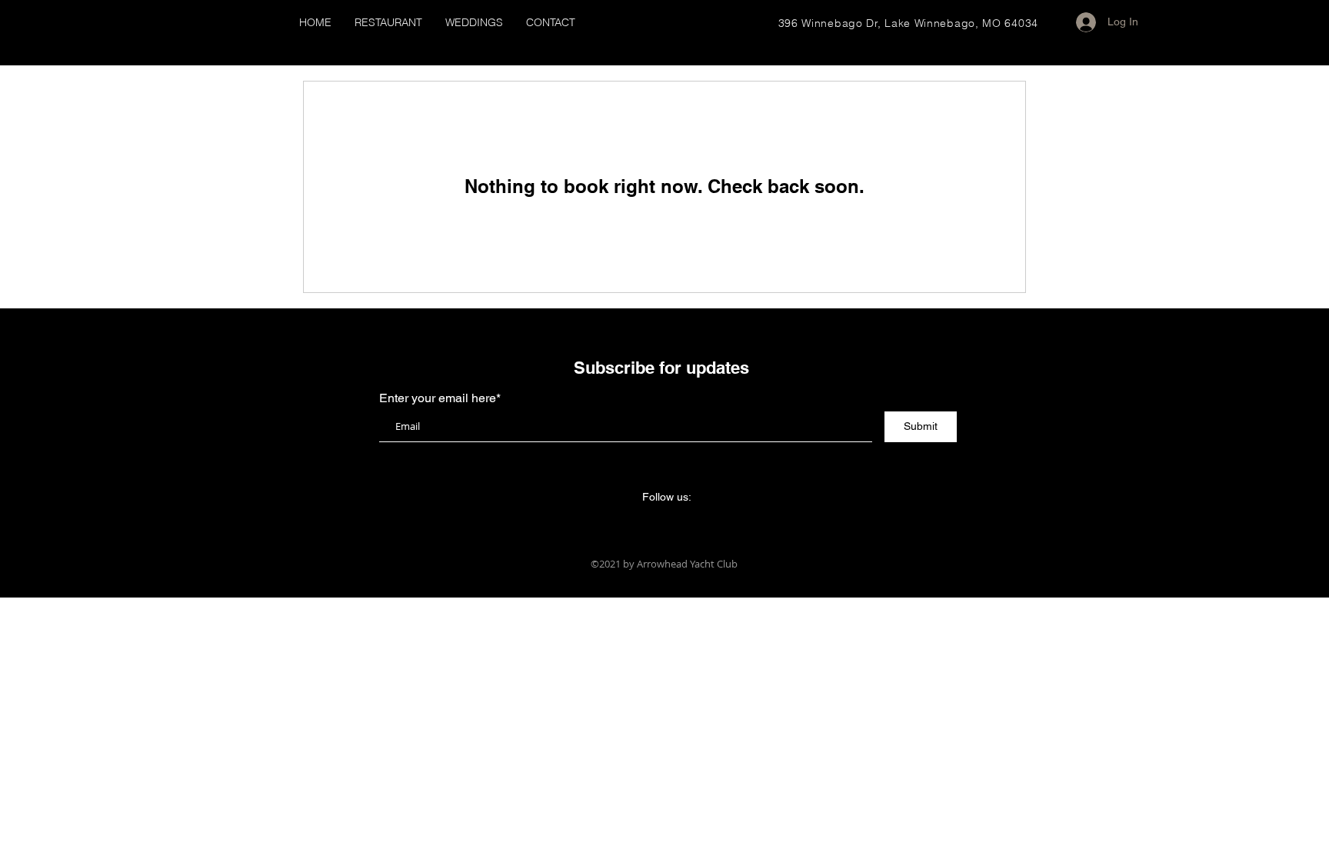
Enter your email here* (440, 398)
